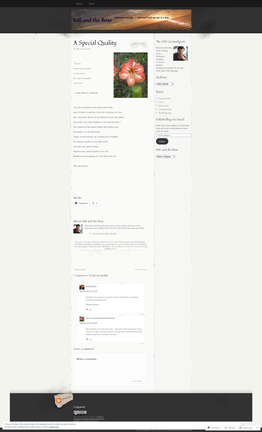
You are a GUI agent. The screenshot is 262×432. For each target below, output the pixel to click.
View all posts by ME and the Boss (104, 233)
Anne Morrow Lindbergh (83, 244)
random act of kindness (138, 244)
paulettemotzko (91, 286)
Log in (161, 101)
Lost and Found (141, 269)
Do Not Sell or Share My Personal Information (174, 430)
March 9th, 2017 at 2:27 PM (88, 291)
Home (79, 3)
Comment (137, 381)
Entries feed (163, 105)
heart (112, 244)
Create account (164, 98)
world (90, 246)
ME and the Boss (83, 48)
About (91, 3)
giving (107, 244)
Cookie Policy (54, 426)
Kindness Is (107, 246)
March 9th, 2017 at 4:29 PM (88, 323)
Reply (142, 313)
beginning (96, 244)
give (102, 244)
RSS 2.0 (110, 249)
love (116, 244)
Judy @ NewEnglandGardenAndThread (100, 318)
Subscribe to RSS (63, 400)
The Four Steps (79, 269)
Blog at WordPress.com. (145, 430)
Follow (162, 141)
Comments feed (165, 109)
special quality (82, 246)
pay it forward (124, 244)
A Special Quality (139, 242)
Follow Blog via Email (170, 119)
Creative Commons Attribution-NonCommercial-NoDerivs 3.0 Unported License (89, 418)
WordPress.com (165, 112)
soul (75, 246)
